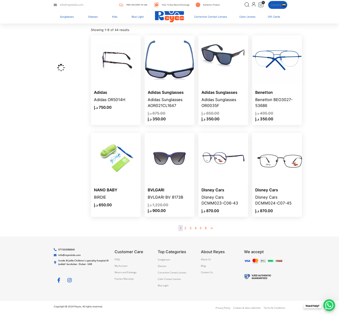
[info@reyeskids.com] (55, 4)
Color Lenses (247, 16)
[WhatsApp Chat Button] (329, 305)
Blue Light (138, 16)
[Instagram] (69, 280)
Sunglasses (67, 16)
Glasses (93, 16)
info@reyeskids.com (71, 4)
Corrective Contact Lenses (210, 16)
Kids (114, 16)
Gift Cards (274, 16)
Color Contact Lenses (169, 279)
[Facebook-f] (59, 280)
